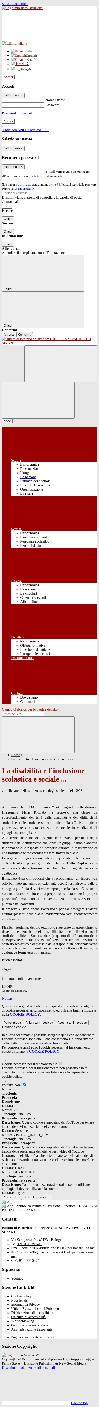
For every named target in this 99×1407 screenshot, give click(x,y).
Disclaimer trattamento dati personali (28, 1367)
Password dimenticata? (18, 113)
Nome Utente (55, 100)
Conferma (24, 334)
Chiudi (8, 219)
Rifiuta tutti (39, 1022)
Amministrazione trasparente (31, 1329)
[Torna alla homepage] (49, 341)
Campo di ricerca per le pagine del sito (30, 709)
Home (15, 755)
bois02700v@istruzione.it (58, 1248)
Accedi (8, 77)
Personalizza (12, 1022)
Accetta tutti (72, 1022)
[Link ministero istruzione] (22, 8)
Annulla (9, 334)
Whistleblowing (22, 1321)
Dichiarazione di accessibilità (32, 1313)
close (7, 421)
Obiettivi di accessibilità (28, 1317)
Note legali (19, 1300)
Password (52, 105)
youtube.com (12, 1085)
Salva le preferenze (37, 1197)
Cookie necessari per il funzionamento (30, 1064)
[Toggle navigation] (38, 400)
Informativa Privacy (25, 1304)
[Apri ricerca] (60, 363)
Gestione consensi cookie (29, 1325)
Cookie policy (21, 1296)
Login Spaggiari (24, 188)
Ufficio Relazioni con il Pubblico (35, 1309)
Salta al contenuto (15, 4)
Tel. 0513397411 (29, 1244)
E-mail (50, 171)
